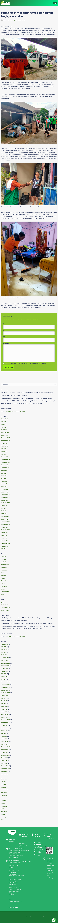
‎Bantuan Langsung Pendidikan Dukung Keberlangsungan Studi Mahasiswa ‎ (21, 403)
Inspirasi (3, 562)
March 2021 (4, 486)
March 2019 (4, 538)
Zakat (2, 594)
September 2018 (5, 543)
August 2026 (4, 419)
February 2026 (5, 432)
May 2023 (3, 478)
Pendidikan (4, 581)
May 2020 (3, 508)
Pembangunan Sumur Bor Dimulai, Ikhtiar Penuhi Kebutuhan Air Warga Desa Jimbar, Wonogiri (26, 398)
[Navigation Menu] (55, 3)
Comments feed (5, 607)
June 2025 (4, 451)
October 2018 (4, 540)
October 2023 (4, 465)
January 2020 (4, 519)
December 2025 (5, 438)
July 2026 (3, 421)
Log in (2, 602)
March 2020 (4, 513)
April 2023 (4, 481)
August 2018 (4, 546)
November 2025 (5, 440)
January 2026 (4, 435)
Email (5, 330)
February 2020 (5, 516)
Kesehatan (4, 567)
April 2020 (4, 511)
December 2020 (5, 494)
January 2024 (4, 457)
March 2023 (4, 484)
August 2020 (4, 505)
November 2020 (5, 497)
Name (5, 324)
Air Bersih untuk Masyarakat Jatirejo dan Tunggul (14, 395)
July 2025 (3, 448)
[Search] (55, 384)
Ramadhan (4, 586)
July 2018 (3, 548)
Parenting (3, 575)
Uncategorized (5, 591)
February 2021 (5, 489)
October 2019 (4, 527)
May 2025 (3, 454)
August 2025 (4, 446)
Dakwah (3, 556)
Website (5, 337)
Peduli (3, 578)
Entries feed (4, 605)
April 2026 (4, 429)
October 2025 (4, 443)
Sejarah (3, 589)
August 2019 (4, 532)
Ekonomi (3, 559)
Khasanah (4, 570)
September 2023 (5, 467)
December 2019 (5, 521)
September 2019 (5, 530)
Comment (6, 343)
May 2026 (3, 427)
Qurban (3, 583)
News (2, 572)
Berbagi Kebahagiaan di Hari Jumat (15, 411)
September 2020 (5, 503)
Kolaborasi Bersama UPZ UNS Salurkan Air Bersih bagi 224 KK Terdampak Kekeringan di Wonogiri (28, 401)
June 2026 (4, 424)
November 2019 (5, 524)
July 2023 (3, 473)
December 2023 (5, 459)
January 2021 (4, 492)
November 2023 (5, 462)
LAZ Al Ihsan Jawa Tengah (9, 20)
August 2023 (4, 470)
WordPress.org (5, 610)
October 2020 (4, 500)
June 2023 (4, 475)
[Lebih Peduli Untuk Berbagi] (5, 3)
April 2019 (4, 535)
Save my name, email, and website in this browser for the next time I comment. (25, 363)
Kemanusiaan (5, 564)
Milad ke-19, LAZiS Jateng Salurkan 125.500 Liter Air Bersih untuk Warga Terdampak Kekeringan (27, 392)
